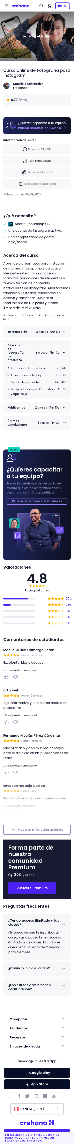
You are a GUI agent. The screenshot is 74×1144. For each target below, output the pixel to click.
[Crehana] (20, 5)
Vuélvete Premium (32, 888)
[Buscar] (41, 5)
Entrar (62, 5)
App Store (39, 1084)
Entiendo (34, 1140)
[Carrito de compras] (49, 5)
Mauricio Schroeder (28, 84)
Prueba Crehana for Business (40, 128)
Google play (39, 1072)
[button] (37, 923)
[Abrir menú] (6, 5)
